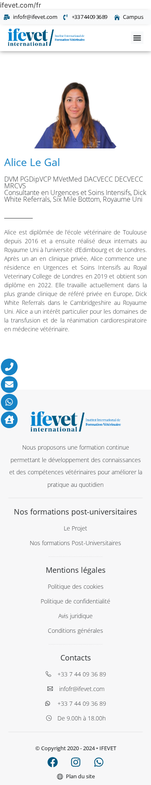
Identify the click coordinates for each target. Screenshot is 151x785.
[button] (137, 37)
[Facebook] (52, 761)
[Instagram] (75, 761)
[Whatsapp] (98, 761)
